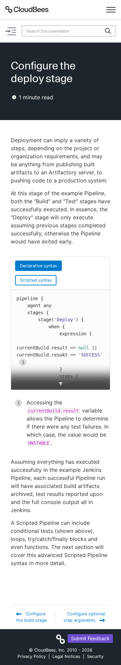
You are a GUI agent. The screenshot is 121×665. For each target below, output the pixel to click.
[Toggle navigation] (111, 9)
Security (95, 656)
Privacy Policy (31, 656)
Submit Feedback (90, 638)
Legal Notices (66, 656)
